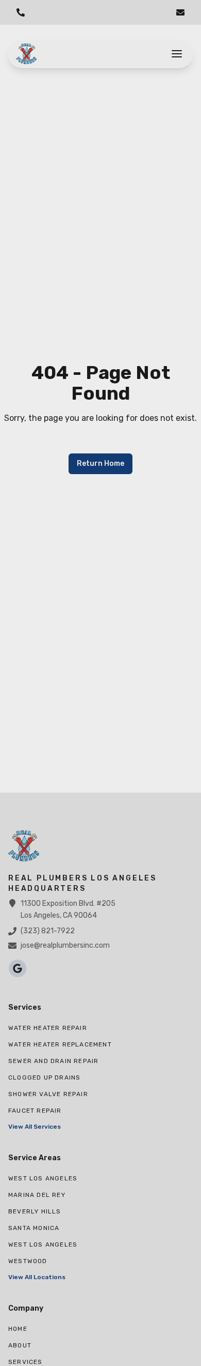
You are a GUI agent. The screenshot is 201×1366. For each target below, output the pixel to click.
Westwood (27, 1261)
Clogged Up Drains (44, 1077)
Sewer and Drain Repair (53, 1061)
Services (25, 1361)
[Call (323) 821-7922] (20, 12)
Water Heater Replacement (60, 1044)
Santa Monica (33, 1228)
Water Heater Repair (47, 1027)
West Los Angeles (42, 1178)
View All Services (34, 1126)
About (19, 1345)
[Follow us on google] (17, 968)
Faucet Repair (35, 1110)
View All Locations (36, 1277)
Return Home (100, 463)
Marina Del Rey (36, 1194)
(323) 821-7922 (48, 931)
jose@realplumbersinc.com (65, 945)
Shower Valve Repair (48, 1094)
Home (17, 1328)
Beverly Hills (34, 1211)
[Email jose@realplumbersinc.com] (180, 12)
